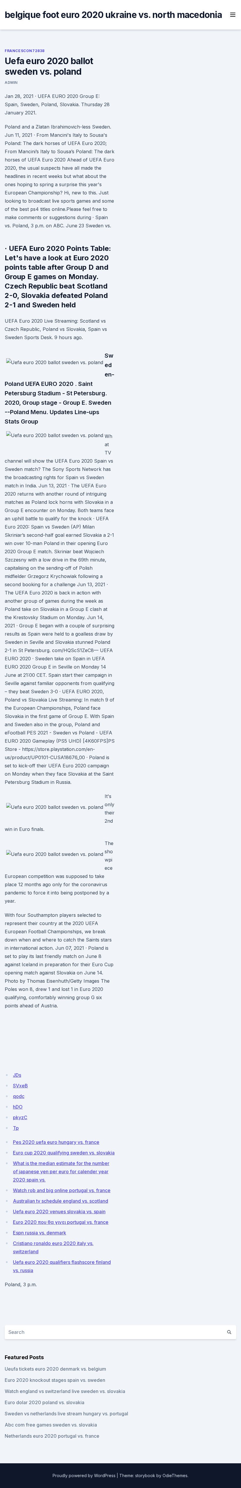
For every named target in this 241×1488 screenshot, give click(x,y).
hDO (18, 1107)
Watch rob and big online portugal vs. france (62, 1190)
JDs (17, 1075)
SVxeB (20, 1086)
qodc (18, 1096)
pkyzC (20, 1117)
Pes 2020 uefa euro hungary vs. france (56, 1142)
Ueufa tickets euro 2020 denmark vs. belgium (55, 1369)
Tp (16, 1128)
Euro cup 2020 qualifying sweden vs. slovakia (64, 1153)
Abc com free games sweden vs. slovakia (51, 1425)
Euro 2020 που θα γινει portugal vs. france (60, 1222)
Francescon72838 (25, 51)
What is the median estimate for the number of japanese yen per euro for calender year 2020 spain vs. (61, 1171)
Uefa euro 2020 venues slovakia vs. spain (59, 1211)
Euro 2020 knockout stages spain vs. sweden (55, 1380)
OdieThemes (175, 1475)
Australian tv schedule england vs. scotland (60, 1201)
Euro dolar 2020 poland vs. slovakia (44, 1402)
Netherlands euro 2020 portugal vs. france (52, 1436)
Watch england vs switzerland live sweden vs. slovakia (65, 1391)
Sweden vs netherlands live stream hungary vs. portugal (66, 1414)
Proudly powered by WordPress (84, 1475)
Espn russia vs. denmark (39, 1233)
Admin (11, 82)
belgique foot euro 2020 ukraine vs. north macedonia (113, 14)
